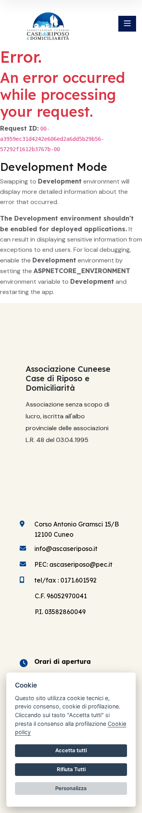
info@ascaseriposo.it (65, 549)
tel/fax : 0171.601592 (65, 580)
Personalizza (71, 788)
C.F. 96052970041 (61, 596)
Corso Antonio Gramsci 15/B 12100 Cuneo (76, 529)
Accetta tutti (71, 750)
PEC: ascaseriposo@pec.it (73, 564)
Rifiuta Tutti (71, 769)
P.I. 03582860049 (60, 612)
